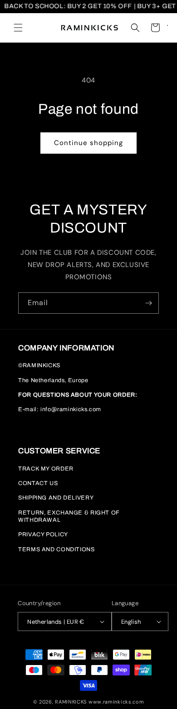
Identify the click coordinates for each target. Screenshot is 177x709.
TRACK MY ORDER (46, 469)
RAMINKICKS (71, 702)
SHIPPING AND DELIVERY (55, 498)
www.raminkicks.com (116, 702)
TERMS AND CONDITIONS (56, 549)
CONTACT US (38, 483)
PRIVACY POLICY (43, 534)
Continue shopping (88, 142)
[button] (18, 28)
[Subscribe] (148, 303)
